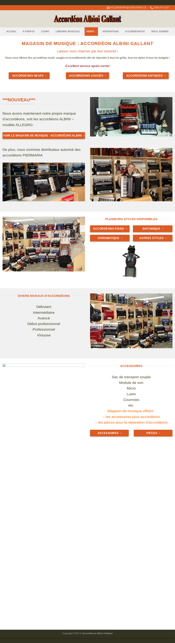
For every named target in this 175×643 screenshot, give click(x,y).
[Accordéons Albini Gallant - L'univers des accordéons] (87, 19)
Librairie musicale (68, 31)
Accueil (11, 31)
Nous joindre (160, 31)
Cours (45, 31)
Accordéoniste (135, 31)
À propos (29, 31)
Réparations (111, 31)
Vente (90, 31)
